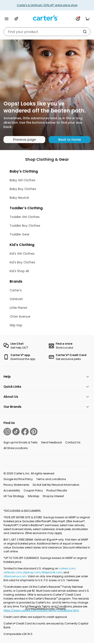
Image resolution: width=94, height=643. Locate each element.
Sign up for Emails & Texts (20, 442)
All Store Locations (15, 448)
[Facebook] (25, 431)
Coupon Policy (33, 490)
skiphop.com (31, 572)
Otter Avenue (20, 316)
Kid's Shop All (19, 271)
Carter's (16, 290)
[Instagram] (7, 431)
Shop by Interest (53, 496)
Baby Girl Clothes (22, 180)
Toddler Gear (20, 234)
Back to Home (69, 139)
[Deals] (16, 19)
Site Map (33, 496)
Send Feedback (51, 442)
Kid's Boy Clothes (22, 262)
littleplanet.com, (52, 572)
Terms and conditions (51, 479)
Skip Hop (16, 325)
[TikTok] (16, 431)
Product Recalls (56, 490)
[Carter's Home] (47, 18)
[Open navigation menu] (6, 19)
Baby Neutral (19, 197)
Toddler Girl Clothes (25, 217)
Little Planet (18, 308)
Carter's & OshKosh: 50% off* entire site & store (47, 5)
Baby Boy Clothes (23, 189)
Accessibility (11, 490)
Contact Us (72, 442)
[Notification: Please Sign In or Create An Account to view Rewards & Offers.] (78, 19)
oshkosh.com (12, 572)
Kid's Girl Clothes (22, 253)
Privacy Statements (16, 485)
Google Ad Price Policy (18, 479)
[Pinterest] (33, 431)
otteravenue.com (14, 576)
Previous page (24, 139)
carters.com (67, 568)
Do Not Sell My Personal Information (56, 485)
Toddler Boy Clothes (25, 225)
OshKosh (16, 299)
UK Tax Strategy (13, 496)
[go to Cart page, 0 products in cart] (87, 19)
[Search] (84, 31)
